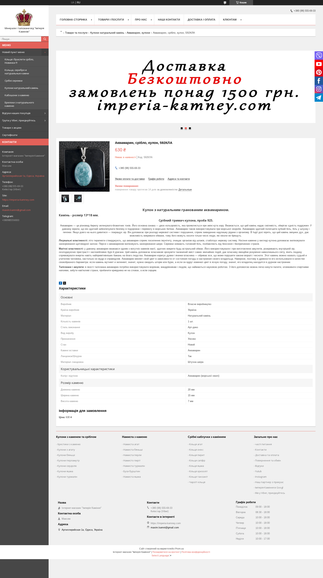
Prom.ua (179, 548)
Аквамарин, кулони (138, 32)
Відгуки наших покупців (16, 113)
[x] (64, 283)
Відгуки (259, 466)
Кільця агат (196, 444)
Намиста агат (131, 444)
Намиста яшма (132, 476)
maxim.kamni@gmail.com (16, 210)
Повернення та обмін (268, 460)
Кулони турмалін (67, 476)
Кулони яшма (65, 471)
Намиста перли (132, 455)
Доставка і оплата (201, 19)
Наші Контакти (169, 19)
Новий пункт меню (13, 52)
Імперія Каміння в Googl (269, 487)
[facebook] (60, 283)
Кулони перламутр (68, 460)
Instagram (261, 476)
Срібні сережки (13, 80)
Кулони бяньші (66, 455)
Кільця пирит (197, 455)
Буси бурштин (131, 471)
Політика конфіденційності (196, 552)
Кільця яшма (196, 466)
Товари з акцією (11, 127)
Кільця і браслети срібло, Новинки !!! (19, 61)
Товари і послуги (111, 19)
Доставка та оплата (267, 455)
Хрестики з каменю (69, 444)
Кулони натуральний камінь (21, 88)
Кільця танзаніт (198, 476)
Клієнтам (230, 19)
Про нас (141, 19)
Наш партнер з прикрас (269, 482)
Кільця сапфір (197, 460)
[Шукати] (45, 39)
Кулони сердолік (67, 466)
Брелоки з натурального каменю (19, 104)
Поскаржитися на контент (166, 552)
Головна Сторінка (73, 19)
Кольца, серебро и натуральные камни (17, 71)
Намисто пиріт (132, 460)
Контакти (261, 449)
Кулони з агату (66, 449)
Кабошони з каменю (17, 95)
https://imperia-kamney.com (18, 199)
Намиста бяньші (133, 449)
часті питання (263, 444)
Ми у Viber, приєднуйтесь (270, 493)
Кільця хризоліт (198, 471)
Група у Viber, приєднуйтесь (19, 120)
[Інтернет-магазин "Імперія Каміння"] (24, 17)
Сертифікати (9, 135)
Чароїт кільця (197, 482)
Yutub (258, 471)
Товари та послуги (76, 32)
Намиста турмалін (134, 466)
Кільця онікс (196, 449)
